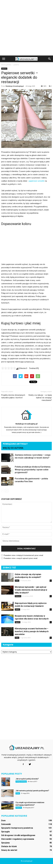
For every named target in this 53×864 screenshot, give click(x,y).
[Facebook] (23, 764)
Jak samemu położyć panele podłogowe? (32, 791)
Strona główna (6, 65)
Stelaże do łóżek (9, 846)
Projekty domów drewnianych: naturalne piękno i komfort (13, 396)
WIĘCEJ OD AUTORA (13, 447)
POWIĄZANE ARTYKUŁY (15, 443)
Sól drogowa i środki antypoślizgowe (18, 835)
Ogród (18, 622)
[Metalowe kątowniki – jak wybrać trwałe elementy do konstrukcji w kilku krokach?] (7, 590)
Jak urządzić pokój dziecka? (27, 779)
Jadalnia (4, 68)
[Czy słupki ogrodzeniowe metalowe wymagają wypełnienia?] (7, 805)
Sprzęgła (5, 831)
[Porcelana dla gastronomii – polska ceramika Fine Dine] (7, 481)
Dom (17, 580)
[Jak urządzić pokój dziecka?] (5, 782)
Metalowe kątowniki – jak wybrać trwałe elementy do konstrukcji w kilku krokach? (31, 590)
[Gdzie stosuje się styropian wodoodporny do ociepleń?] (7, 577)
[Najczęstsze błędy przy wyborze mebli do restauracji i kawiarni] (7, 606)
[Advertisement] (26, 27)
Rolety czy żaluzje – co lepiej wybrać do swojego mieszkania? (40, 397)
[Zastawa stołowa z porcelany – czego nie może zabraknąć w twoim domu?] (7, 458)
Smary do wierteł (9, 850)
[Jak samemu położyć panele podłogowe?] (7, 793)
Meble (17, 609)
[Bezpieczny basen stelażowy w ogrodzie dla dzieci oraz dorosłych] (7, 618)
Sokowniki (6, 824)
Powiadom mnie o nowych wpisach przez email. (21, 558)
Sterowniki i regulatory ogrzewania (17, 839)
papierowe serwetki (36, 181)
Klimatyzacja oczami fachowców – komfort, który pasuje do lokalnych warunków (32, 631)
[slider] (8, 368)
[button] (49, 59)
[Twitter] (29, 764)
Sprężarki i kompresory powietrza (17, 828)
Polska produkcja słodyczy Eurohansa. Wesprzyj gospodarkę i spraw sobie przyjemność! (33, 469)
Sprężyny (5, 843)
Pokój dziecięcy (21, 781)
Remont (18, 596)
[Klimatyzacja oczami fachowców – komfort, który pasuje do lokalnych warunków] (7, 631)
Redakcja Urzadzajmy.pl (15, 86)
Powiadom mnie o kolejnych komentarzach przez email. (24, 555)
